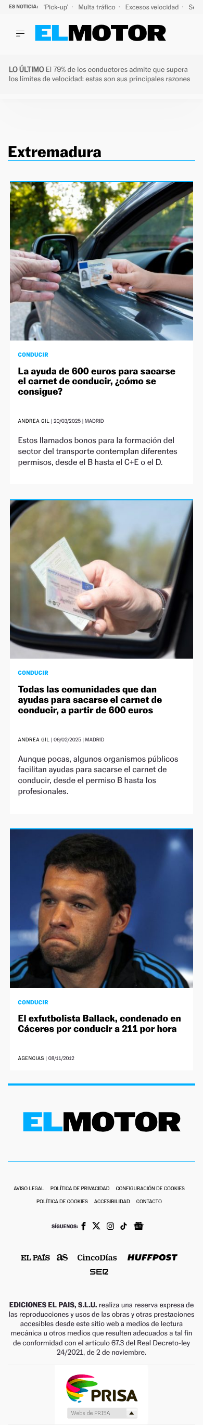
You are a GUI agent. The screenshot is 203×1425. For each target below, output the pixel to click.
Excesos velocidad (153, 7)
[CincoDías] (97, 1258)
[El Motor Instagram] (110, 1227)
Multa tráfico (97, 7)
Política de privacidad (80, 1189)
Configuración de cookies (150, 1189)
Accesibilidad (112, 1202)
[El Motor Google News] (138, 1227)
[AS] (62, 1258)
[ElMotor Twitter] (96, 1227)
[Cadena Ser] (99, 1273)
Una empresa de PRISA (101, 1388)
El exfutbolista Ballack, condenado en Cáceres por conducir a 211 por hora (99, 1024)
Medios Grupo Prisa (102, 1413)
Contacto (149, 1202)
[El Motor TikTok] (123, 1227)
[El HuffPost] (152, 1258)
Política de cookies (62, 1202)
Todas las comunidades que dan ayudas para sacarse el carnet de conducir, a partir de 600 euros (90, 700)
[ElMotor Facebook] (83, 1227)
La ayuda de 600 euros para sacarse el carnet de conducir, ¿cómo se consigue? (96, 382)
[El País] (35, 1258)
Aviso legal (29, 1189)
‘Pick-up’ (56, 7)
